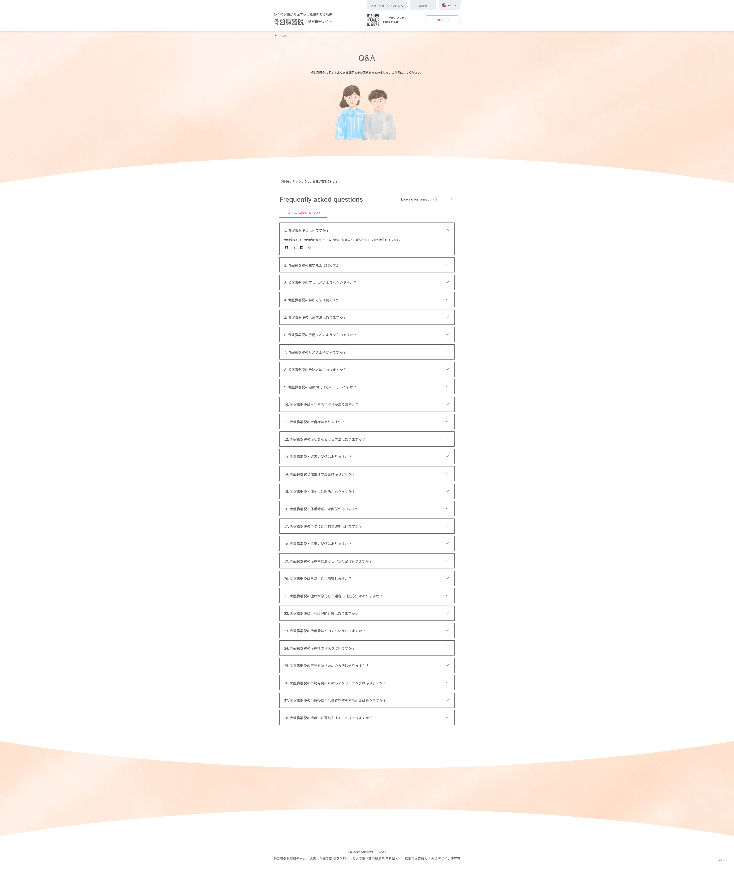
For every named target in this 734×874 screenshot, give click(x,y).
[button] (423, 6)
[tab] (303, 213)
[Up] (720, 860)
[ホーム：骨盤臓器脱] (276, 35)
